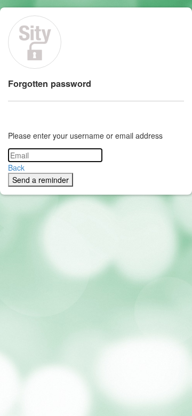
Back (16, 167)
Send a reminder (40, 179)
